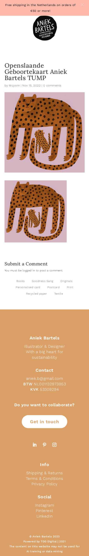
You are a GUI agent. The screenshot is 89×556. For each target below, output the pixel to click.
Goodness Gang (42, 281)
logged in (29, 270)
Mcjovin (14, 85)
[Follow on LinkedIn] (34, 445)
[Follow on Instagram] (54, 445)
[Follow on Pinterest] (44, 445)
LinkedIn (44, 516)
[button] (82, 4)
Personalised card (28, 287)
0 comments (52, 85)
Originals (66, 281)
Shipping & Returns (44, 473)
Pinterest (44, 510)
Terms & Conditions (44, 478)
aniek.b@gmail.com (44, 378)
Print (70, 287)
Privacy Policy (44, 484)
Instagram (44, 505)
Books (20, 281)
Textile (58, 293)
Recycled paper (36, 293)
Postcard (53, 287)
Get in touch (44, 421)
